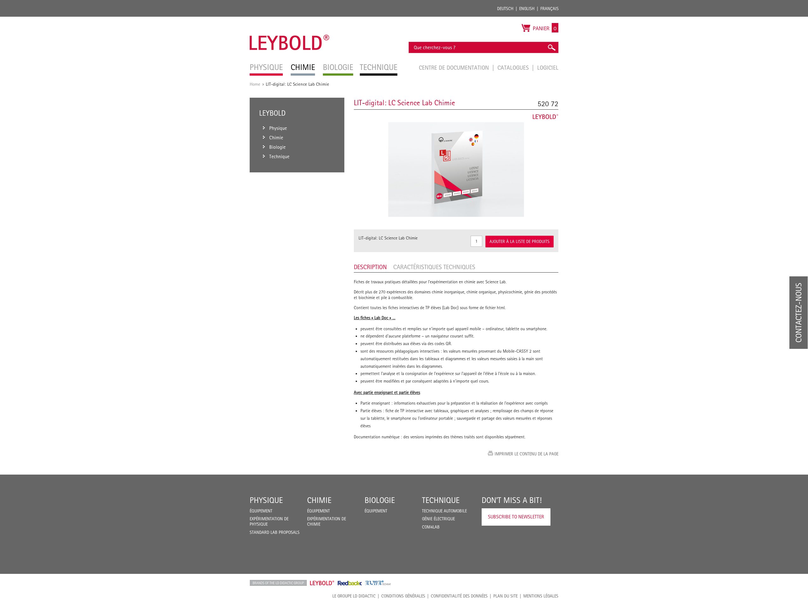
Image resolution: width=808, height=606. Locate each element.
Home (255, 84)
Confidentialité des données (459, 595)
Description (370, 267)
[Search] (551, 47)
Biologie (380, 500)
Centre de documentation (454, 67)
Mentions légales (540, 595)
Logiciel (547, 67)
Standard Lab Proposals (275, 532)
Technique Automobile (444, 510)
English (527, 8)
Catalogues (513, 67)
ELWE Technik (378, 583)
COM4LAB (431, 526)
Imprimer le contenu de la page (526, 453)
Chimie (319, 500)
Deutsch (505, 8)
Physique (266, 500)
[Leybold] (290, 19)
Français (549, 8)
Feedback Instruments (350, 583)
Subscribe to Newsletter (516, 517)
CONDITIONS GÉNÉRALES (403, 595)
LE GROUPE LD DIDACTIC (354, 595)
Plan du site (505, 595)
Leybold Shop (322, 583)
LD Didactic (278, 583)
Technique (441, 500)
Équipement (261, 510)
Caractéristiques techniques (434, 267)
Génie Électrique (438, 518)
